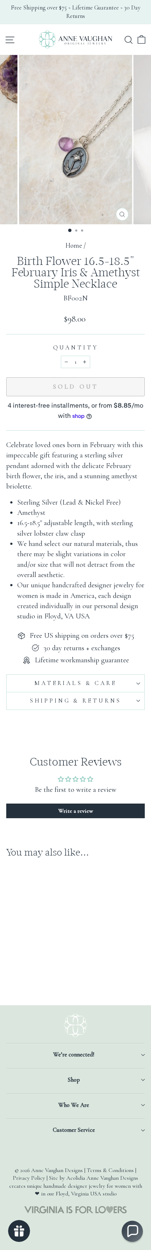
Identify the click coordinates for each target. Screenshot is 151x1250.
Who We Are (73, 1105)
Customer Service (74, 1130)
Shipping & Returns (75, 700)
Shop (74, 1080)
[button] (132, 1231)
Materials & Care (75, 683)
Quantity (75, 347)
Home (73, 246)
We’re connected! (73, 1054)
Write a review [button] (75, 811)
